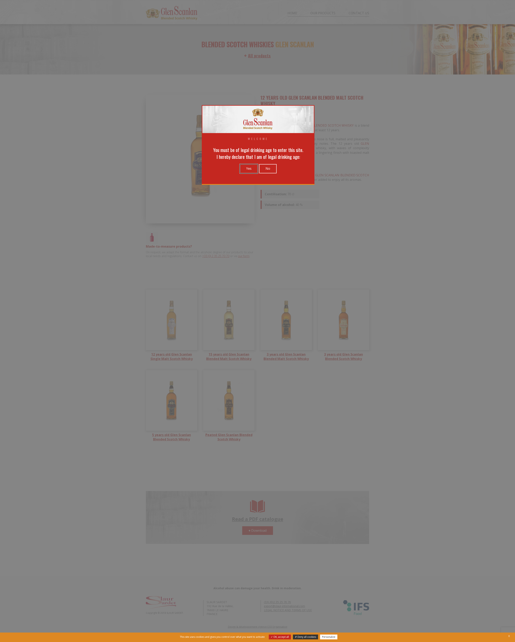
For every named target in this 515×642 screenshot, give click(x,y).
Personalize (328, 637)
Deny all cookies (306, 637)
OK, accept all (281, 637)
